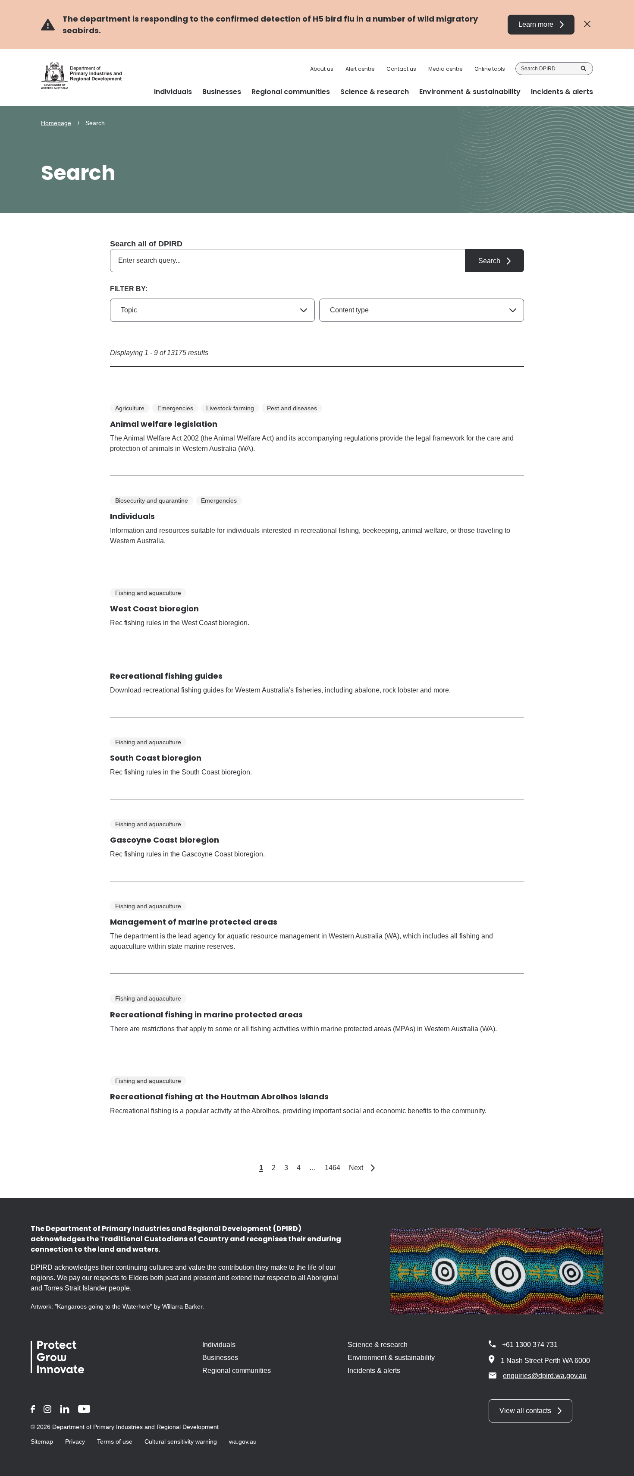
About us (321, 69)
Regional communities (236, 1370)
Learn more (535, 24)
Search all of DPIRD (146, 243)
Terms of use (114, 1441)
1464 (332, 1167)
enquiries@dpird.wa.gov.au (545, 1375)
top (617, 1464)
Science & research (378, 1344)
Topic (129, 310)
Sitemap (42, 1441)
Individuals (132, 516)
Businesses (220, 1357)
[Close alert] (587, 24)
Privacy (75, 1441)
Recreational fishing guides (166, 675)
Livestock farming (230, 408)
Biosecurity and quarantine (151, 500)
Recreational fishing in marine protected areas (206, 1014)
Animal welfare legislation (163, 424)
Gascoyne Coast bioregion (164, 839)
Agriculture (129, 408)
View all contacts (525, 1410)
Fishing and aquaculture (148, 592)
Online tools (489, 69)
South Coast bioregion (155, 757)
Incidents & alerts (374, 1370)
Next (362, 1167)
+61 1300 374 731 (530, 1344)
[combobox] (317, 260)
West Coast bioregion (154, 608)
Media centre (445, 69)
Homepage (56, 123)
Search (583, 69)
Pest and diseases (292, 408)
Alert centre (359, 69)
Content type (349, 310)
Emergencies (175, 408)
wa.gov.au (243, 1441)
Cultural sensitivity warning (180, 1441)
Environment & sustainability (391, 1357)
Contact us (401, 69)
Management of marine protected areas (193, 921)
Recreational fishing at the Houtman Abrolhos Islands (219, 1096)
